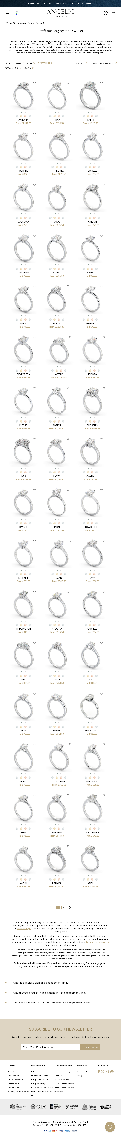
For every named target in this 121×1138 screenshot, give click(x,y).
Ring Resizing (38, 1083)
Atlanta (57, 628)
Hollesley (92, 781)
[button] (21, 112)
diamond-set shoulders (97, 942)
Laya (92, 578)
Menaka (56, 883)
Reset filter (45, 63)
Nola (23, 323)
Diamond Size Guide (42, 1087)
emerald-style (24, 928)
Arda (23, 832)
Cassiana (23, 221)
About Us (13, 1072)
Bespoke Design (62, 1072)
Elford (23, 425)
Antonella (92, 832)
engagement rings (54, 41)
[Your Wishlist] (106, 13)
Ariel (90, 883)
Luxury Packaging (40, 1076)
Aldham (56, 272)
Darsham (23, 272)
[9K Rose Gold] (25, 116)
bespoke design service (60, 52)
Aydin (23, 883)
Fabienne (23, 578)
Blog (79, 1076)
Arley (57, 679)
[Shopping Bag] (114, 13)
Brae (23, 730)
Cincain (92, 221)
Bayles (23, 527)
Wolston (90, 730)
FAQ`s (34, 1095)
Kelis (23, 679)
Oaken (90, 476)
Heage (56, 730)
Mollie (57, 323)
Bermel (23, 170)
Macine (57, 527)
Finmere (90, 120)
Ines (23, 476)
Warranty (58, 1091)
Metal (8, 63)
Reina (57, 120)
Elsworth (90, 527)
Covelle (92, 170)
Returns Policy (61, 1079)
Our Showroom (16, 1079)
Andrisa (23, 781)
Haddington (23, 628)
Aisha (90, 272)
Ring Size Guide (39, 1079)
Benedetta (23, 374)
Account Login (84, 1072)
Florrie (90, 323)
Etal (90, 679)
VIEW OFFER (67, 3)
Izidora (92, 374)
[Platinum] (30, 116)
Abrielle (57, 832)
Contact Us (13, 1076)
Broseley (92, 425)
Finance (58, 1076)
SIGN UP (91, 1047)
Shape (30, 63)
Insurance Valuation (41, 1091)
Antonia (23, 120)
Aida (57, 221)
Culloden (59, 781)
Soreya (57, 425)
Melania (59, 170)
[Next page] (70, 907)
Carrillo (92, 628)
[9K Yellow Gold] (21, 116)
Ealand (59, 578)
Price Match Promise (65, 1087)
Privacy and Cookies (18, 1091)
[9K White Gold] (17, 116)
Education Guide (40, 1072)
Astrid (59, 374)
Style (19, 63)
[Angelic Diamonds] (61, 13)
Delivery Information (65, 1083)
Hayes (56, 476)
